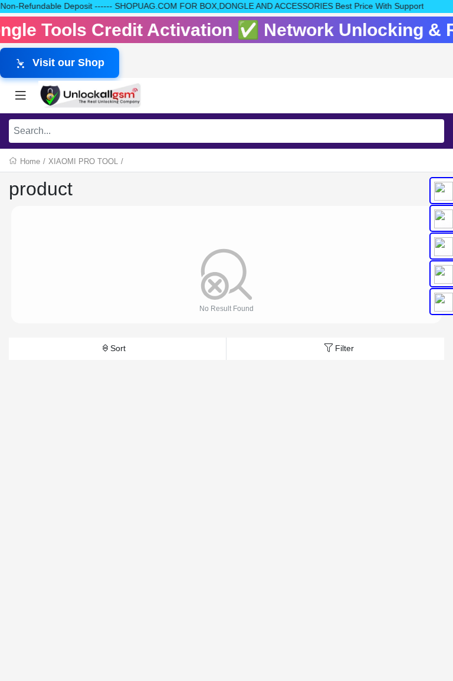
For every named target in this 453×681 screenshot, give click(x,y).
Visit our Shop (68, 62)
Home (30, 161)
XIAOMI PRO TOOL (83, 161)
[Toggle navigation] (20, 95)
